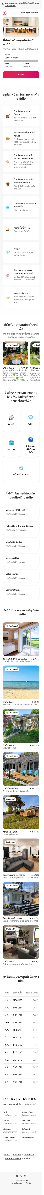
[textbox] (12, 66)
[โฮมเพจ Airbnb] (5, 13)
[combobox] (21, 57)
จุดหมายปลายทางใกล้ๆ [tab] (12, 1104)
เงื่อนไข (28, 1183)
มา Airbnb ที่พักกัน (29, 12)
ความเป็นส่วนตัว (17, 1183)
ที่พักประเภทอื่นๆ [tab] (31, 1104)
